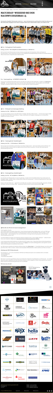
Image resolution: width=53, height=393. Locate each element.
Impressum (18, 390)
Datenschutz (26, 390)
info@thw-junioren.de (33, 387)
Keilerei (26, 242)
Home (7, 9)
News (11, 9)
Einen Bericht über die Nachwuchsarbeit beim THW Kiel (28, 239)
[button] (1, 1)
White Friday (30, 246)
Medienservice (35, 390)
